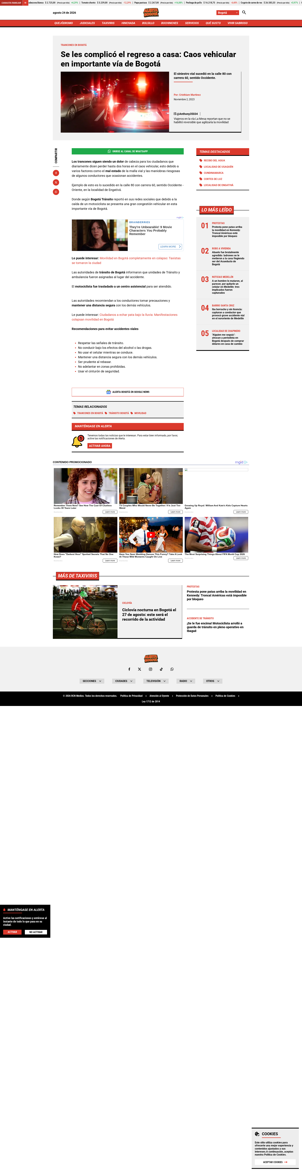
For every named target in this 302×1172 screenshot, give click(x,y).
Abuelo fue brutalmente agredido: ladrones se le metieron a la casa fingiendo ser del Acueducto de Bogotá (228, 258)
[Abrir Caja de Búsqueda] (244, 12)
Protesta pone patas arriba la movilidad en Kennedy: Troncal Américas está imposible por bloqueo (227, 231)
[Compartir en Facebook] (56, 173)
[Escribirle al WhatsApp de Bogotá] (172, 669)
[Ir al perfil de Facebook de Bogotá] (129, 669)
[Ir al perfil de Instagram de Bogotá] (150, 669)
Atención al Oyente (159, 696)
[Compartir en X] (56, 182)
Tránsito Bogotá (119, 413)
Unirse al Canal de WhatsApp (130, 151)
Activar (12, 931)
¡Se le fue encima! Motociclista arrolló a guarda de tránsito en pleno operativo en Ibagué (215, 627)
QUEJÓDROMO (63, 23)
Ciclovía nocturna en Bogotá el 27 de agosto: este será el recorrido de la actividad (149, 615)
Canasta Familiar (11, 3)
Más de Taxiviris (77, 576)
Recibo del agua (214, 160)
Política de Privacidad (131, 696)
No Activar (35, 931)
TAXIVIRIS (108, 23)
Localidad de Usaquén (218, 166)
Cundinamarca (214, 172)
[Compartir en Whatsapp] (56, 192)
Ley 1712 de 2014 (151, 701)
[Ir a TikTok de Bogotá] (161, 669)
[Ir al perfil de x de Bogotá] (139, 669)
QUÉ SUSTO (213, 23)
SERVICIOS (192, 23)
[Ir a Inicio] (151, 12)
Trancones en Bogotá (90, 413)
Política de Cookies (275, 1154)
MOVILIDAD (140, 413)
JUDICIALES (87, 23)
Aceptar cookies (273, 1162)
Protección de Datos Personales (192, 696)
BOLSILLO (148, 23)
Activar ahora (99, 446)
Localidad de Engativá (218, 185)
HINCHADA (128, 23)
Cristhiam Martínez (190, 94)
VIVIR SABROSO (238, 23)
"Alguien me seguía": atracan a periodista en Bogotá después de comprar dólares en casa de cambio (228, 339)
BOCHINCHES (169, 23)
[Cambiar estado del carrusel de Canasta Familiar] (25, 3)
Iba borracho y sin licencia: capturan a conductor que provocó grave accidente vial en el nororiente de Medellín (228, 314)
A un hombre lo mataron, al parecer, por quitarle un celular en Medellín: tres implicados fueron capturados (227, 286)
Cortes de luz (213, 179)
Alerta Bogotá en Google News (130, 391)
